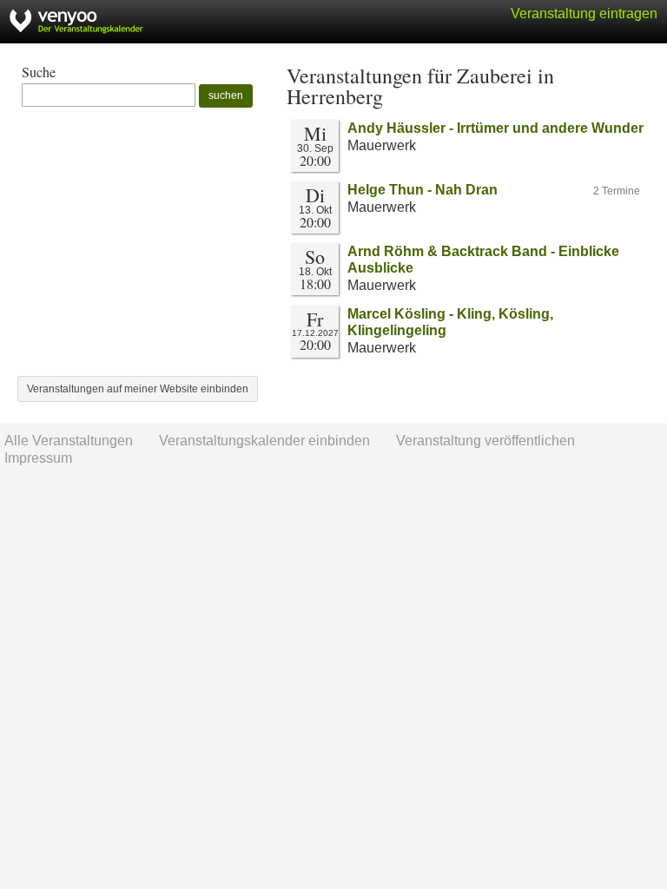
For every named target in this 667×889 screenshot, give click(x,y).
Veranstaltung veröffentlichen (485, 440)
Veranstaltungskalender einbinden (264, 440)
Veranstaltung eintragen (584, 13)
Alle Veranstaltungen (68, 440)
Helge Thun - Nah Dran (422, 189)
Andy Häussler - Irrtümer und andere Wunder (495, 128)
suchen (225, 95)
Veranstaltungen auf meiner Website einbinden (137, 389)
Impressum (38, 458)
